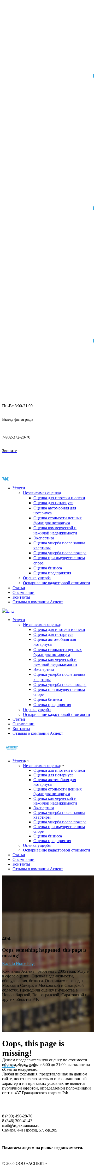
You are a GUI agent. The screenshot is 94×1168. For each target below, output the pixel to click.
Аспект (8, 1065)
